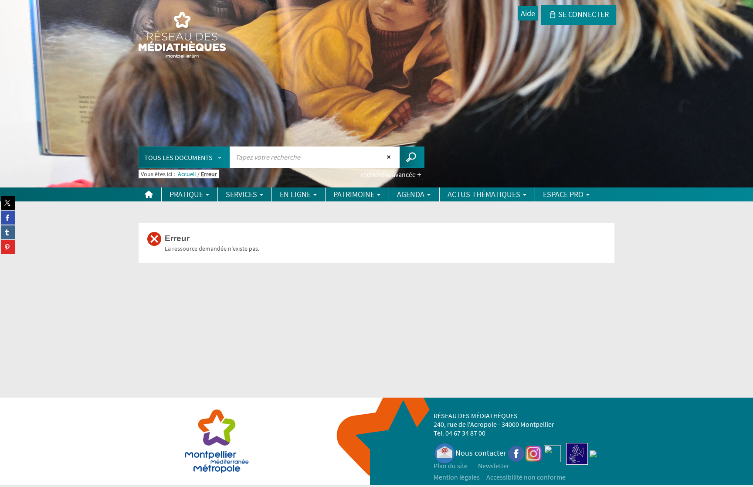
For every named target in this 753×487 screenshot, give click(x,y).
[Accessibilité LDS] (577, 453)
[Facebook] (516, 453)
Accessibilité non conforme (526, 477)
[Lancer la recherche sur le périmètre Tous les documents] (412, 157)
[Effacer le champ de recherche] (390, 156)
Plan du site (451, 465)
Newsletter (493, 465)
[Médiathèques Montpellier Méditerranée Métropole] (182, 36)
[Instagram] (533, 453)
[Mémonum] (593, 453)
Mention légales (457, 477)
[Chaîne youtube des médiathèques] (552, 453)
